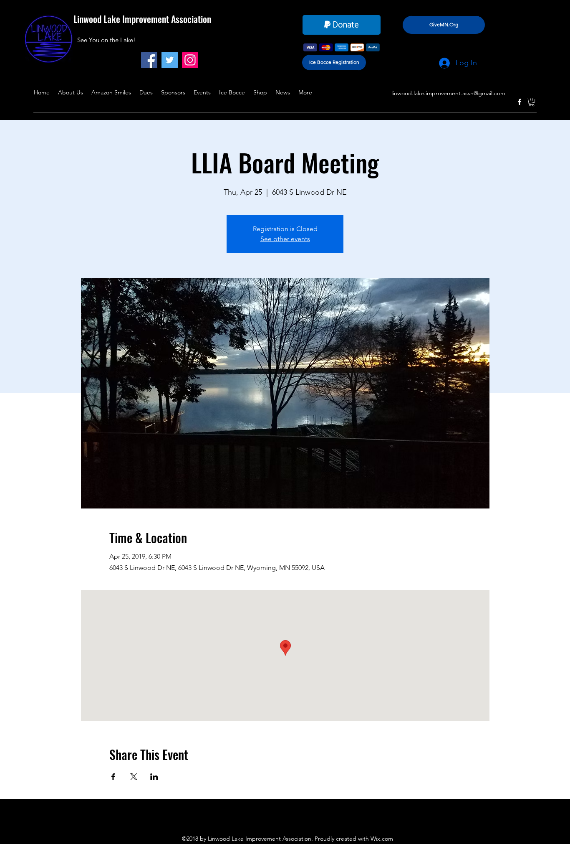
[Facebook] (149, 60)
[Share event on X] (134, 776)
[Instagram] (190, 60)
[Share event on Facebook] (113, 776)
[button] (532, 102)
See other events (285, 239)
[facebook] (519, 102)
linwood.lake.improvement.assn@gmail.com (448, 93)
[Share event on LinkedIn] (154, 776)
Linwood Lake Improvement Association (142, 18)
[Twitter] (169, 60)
